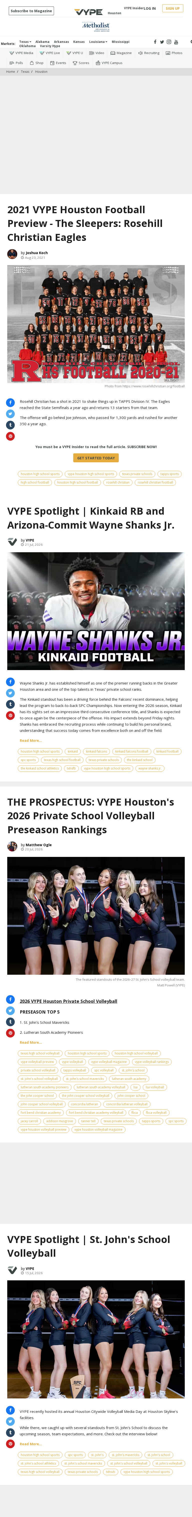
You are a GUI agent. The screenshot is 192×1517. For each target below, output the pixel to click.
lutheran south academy (129, 1079)
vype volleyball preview (37, 1062)
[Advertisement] (96, 90)
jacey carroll (29, 1121)
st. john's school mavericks (85, 1079)
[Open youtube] (176, 42)
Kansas (79, 42)
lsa (136, 1087)
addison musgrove (59, 1121)
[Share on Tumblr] (10, 425)
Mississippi (121, 42)
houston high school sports (40, 474)
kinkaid (73, 751)
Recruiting (151, 53)
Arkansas (61, 42)
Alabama (43, 42)
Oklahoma (27, 46)
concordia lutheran (84, 1104)
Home (10, 71)
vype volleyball (72, 1062)
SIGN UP (173, 8)
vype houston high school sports (91, 474)
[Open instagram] (169, 42)
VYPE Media (24, 53)
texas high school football (62, 760)
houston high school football (77, 482)
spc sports (28, 760)
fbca (135, 1112)
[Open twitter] (162, 42)
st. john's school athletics (38, 1463)
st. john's (97, 1455)
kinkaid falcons (96, 751)
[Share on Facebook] (10, 402)
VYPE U (77, 53)
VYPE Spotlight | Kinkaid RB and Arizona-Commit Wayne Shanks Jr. (90, 517)
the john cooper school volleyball (85, 1096)
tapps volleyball (75, 1070)
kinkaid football (167, 751)
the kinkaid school (139, 760)
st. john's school (133, 1070)
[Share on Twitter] (10, 414)
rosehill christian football (155, 482)
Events (61, 63)
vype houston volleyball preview (43, 1129)
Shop (40, 63)
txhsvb (110, 1472)
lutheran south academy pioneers (44, 1087)
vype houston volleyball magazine (98, 1129)
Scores (84, 63)
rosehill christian (118, 482)
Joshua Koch (37, 252)
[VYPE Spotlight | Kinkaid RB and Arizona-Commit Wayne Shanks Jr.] (96, 611)
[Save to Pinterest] (10, 436)
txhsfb (71, 768)
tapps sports (169, 474)
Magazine (124, 53)
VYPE (30, 540)
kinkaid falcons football (131, 751)
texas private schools (137, 474)
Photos (177, 53)
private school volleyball (38, 1070)
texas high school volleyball (40, 1053)
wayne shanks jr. (150, 768)
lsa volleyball (155, 1087)
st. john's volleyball (169, 1463)
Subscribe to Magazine (31, 10)
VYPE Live (53, 53)
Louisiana (97, 42)
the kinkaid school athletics (40, 768)
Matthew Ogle (39, 844)
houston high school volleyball (136, 1053)
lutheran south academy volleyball (101, 1087)
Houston (41, 71)
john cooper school (131, 1096)
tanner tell (88, 1121)
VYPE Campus (112, 63)
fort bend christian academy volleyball (96, 1112)
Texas (24, 42)
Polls (19, 63)
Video (100, 53)
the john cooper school (37, 1096)
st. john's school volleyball (39, 1079)
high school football (35, 482)
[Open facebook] (155, 42)
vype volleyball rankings (152, 1062)
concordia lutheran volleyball (127, 1104)
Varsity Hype (50, 46)
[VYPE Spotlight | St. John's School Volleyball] (96, 1339)
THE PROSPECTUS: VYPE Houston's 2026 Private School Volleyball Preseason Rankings (90, 815)
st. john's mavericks (125, 1455)
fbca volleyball (156, 1112)
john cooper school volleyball (42, 1104)
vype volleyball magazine (109, 1062)
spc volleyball (104, 1070)
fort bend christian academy (41, 1112)
